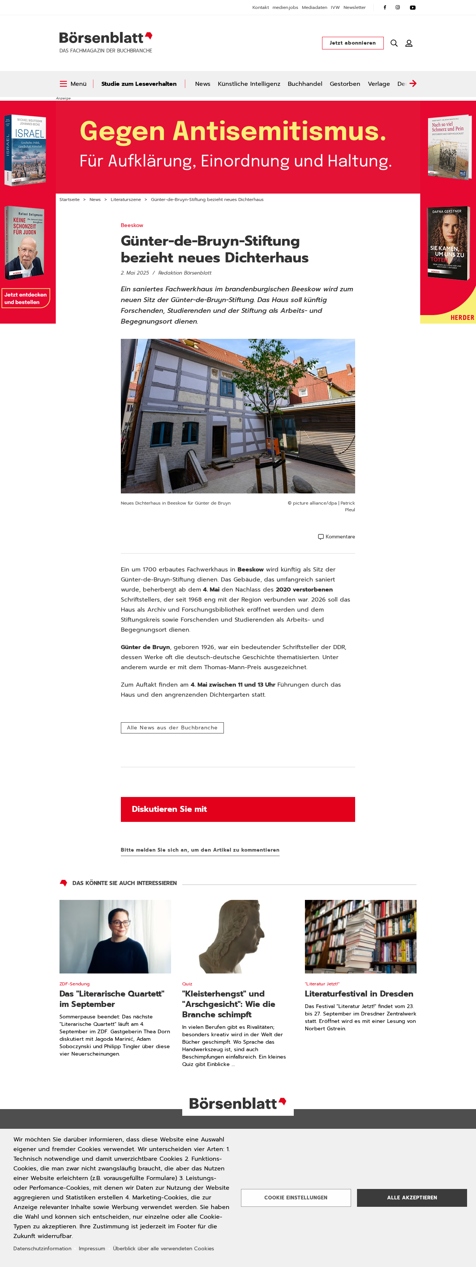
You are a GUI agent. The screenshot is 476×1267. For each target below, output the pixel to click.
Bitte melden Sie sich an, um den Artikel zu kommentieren (200, 849)
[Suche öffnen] (394, 43)
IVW (335, 7)
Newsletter (355, 7)
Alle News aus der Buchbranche (172, 728)
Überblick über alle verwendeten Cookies (163, 1249)
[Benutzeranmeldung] (409, 43)
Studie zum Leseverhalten (139, 84)
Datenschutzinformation (42, 1249)
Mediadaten (314, 7)
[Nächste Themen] (412, 84)
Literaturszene (126, 199)
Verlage (379, 84)
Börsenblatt (106, 37)
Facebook (385, 7)
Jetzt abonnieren (353, 42)
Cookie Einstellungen (296, 1197)
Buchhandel (305, 84)
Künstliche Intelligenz (249, 84)
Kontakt (261, 7)
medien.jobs (285, 7)
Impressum (92, 1249)
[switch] (73, 84)
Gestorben (345, 84)
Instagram (398, 7)
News (202, 84)
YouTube (412, 7)
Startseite (70, 199)
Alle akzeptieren (412, 1197)
